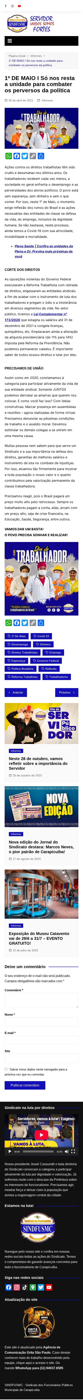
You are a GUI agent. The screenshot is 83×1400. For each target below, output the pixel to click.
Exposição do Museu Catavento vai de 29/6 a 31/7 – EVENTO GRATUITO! (39, 938)
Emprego (55, 652)
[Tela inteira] (73, 1151)
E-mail (10, 1033)
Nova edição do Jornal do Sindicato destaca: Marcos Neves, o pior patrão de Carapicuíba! (41, 847)
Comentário (14, 990)
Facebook (6, 6)
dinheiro (45, 644)
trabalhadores (58, 676)
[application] (41, 1135)
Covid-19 (43, 636)
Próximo (64, 692)
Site (7, 1051)
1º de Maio (18, 636)
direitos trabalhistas (24, 652)
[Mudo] (67, 1151)
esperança (18, 660)
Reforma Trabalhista (24, 676)
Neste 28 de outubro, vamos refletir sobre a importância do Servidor (38, 763)
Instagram (12, 6)
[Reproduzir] (10, 1151)
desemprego (19, 644)
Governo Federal (48, 660)
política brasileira (22, 668)
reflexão (51, 668)
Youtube (19, 6)
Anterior (18, 692)
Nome (10, 1014)
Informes (47, 100)
